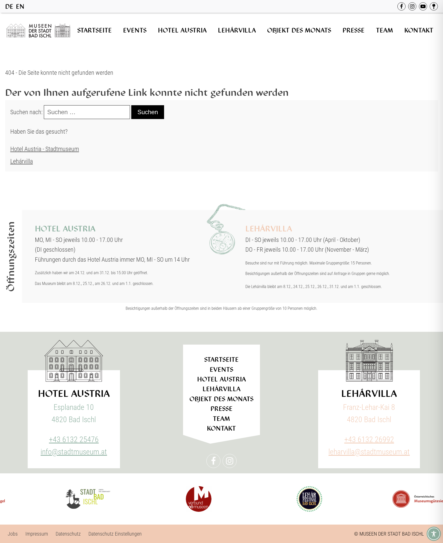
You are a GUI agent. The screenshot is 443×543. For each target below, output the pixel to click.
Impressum (36, 534)
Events (135, 30)
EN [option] (20, 6)
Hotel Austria (182, 30)
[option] (20, 7)
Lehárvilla (237, 30)
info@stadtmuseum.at (74, 451)
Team (384, 30)
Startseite (94, 30)
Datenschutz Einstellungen (115, 534)
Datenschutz (68, 534)
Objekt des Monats (299, 30)
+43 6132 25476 (74, 439)
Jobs (13, 534)
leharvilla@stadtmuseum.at (369, 451)
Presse (354, 30)
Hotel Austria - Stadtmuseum (44, 149)
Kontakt (419, 30)
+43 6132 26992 (369, 439)
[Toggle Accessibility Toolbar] (433, 533)
